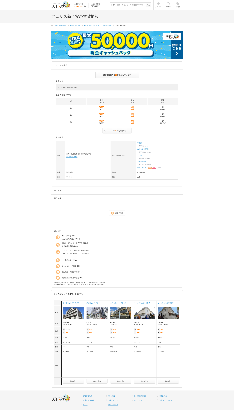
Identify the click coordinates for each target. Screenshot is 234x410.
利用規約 (111, 396)
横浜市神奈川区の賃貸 (91, 25)
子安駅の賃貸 (107, 25)
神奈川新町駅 (142, 167)
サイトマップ (113, 405)
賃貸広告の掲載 (88, 400)
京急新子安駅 (142, 161)
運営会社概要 (87, 396)
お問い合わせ (113, 400)
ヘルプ (85, 405)
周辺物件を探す (71, 157)
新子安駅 (140, 149)
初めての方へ (138, 400)
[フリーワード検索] (148, 5)
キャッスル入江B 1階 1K (166, 303)
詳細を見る (73, 381)
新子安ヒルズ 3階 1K (93, 303)
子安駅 (139, 143)
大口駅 (139, 155)
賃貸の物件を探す (60, 25)
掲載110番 (163, 396)
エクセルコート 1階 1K (118, 303)
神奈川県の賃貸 (75, 25)
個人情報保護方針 (140, 396)
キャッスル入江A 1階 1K (142, 303)
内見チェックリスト (167, 400)
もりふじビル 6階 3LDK (71, 303)
